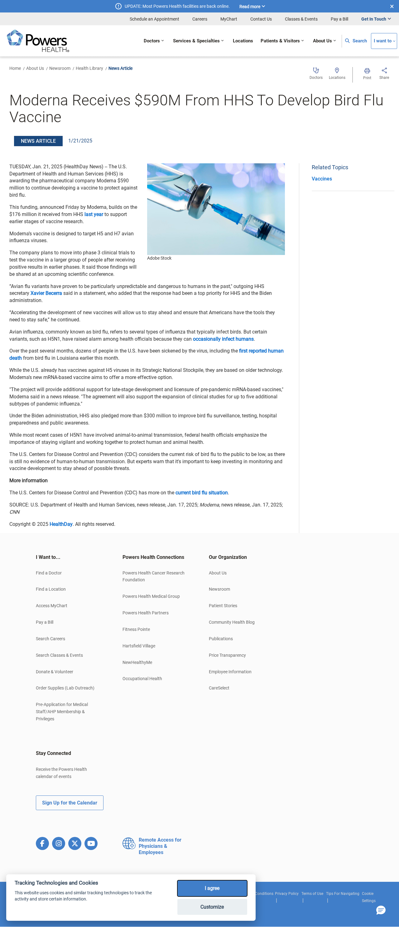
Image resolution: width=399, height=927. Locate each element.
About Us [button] (322, 41)
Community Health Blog (232, 622)
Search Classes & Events (59, 655)
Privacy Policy (287, 893)
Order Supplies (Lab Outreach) (65, 687)
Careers (199, 19)
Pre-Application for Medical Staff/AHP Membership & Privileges (62, 711)
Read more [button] (249, 6)
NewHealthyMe (137, 662)
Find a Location (51, 589)
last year (93, 214)
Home (15, 68)
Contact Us (261, 19)
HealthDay (61, 524)
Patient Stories (223, 605)
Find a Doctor (49, 572)
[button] (381, 910)
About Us (35, 68)
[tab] (70, 557)
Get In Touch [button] (373, 19)
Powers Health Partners (146, 612)
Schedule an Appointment (154, 19)
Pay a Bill (339, 19)
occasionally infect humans (223, 339)
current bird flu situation (201, 493)
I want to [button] (383, 41)
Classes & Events (301, 19)
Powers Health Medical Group (151, 596)
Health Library (89, 68)
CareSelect (219, 687)
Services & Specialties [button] (196, 41)
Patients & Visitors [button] (280, 41)
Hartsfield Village (139, 645)
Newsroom (59, 68)
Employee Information (230, 671)
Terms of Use (312, 893)
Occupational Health (142, 678)
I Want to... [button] (48, 557)
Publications (221, 638)
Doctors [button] (152, 41)
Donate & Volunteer (54, 671)
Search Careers (50, 638)
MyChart (228, 19)
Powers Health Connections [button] (153, 557)
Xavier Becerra (46, 293)
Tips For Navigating (342, 893)
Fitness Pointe (136, 629)
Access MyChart (51, 605)
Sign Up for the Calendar (69, 803)
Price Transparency (227, 655)
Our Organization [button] (228, 557)
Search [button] (359, 41)
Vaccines (322, 179)
